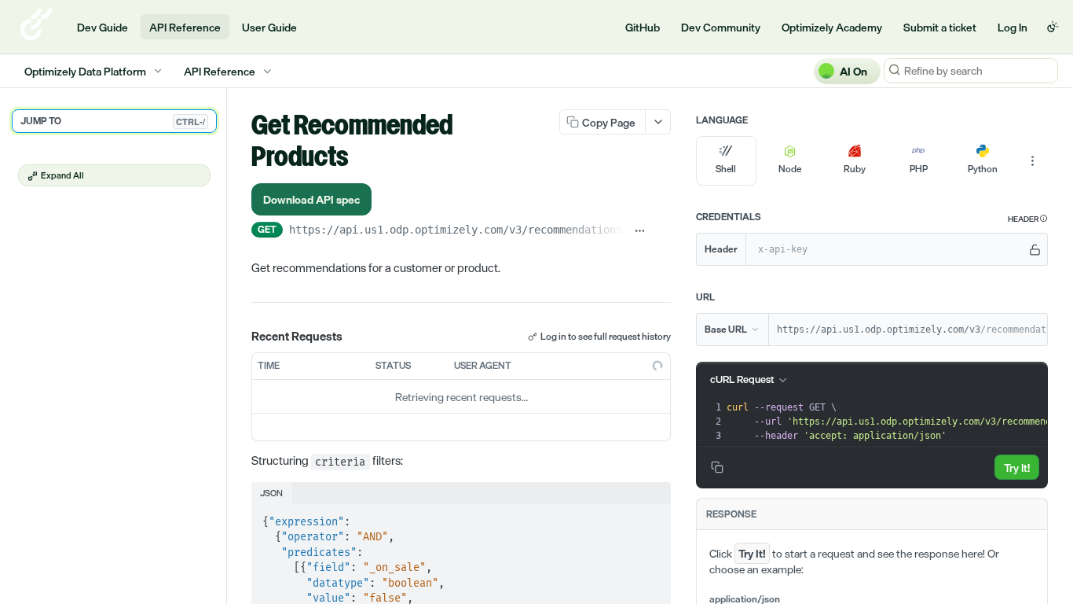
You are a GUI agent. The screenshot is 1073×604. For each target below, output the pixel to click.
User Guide (269, 27)
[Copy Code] (652, 517)
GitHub (642, 27)
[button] (1028, 219)
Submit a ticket (939, 27)
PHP (919, 169)
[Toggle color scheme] (1052, 26)
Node (789, 169)
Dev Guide (102, 27)
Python (983, 169)
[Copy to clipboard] (662, 231)
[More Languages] (1032, 161)
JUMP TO (112, 121)
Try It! (1017, 468)
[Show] (1035, 249)
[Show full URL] (640, 231)
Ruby (855, 169)
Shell (726, 169)
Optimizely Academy (832, 27)
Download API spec (311, 199)
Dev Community (720, 27)
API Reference (185, 27)
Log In (1012, 27)
